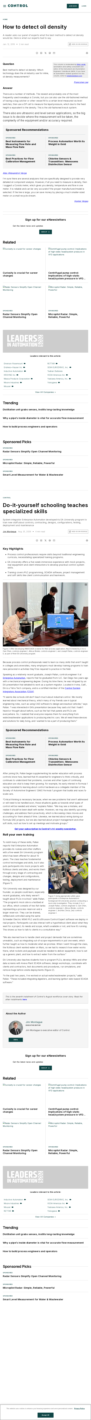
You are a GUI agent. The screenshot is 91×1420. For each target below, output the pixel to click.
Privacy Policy (79, 1408)
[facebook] (37, 53)
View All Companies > (45, 392)
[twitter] (45, 53)
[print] (87, 53)
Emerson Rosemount (13, 363)
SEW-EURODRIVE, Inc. (57, 367)
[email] (54, 53)
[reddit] (50, 53)
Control (7, 498)
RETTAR (51, 363)
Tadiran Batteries (55, 371)
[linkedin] (41, 53)
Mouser (7, 386)
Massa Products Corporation (17, 379)
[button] (4, 6)
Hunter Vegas (81, 201)
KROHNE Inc (9, 375)
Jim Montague (9, 531)
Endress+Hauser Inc (13, 367)
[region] (45, 1412)
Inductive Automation (13, 371)
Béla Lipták (81, 64)
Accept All (45, 1415)
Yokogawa (52, 382)
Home (5, 19)
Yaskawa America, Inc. (57, 379)
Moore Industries (11, 382)
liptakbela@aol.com (74, 76)
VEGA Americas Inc (56, 375)
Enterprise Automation (14, 678)
